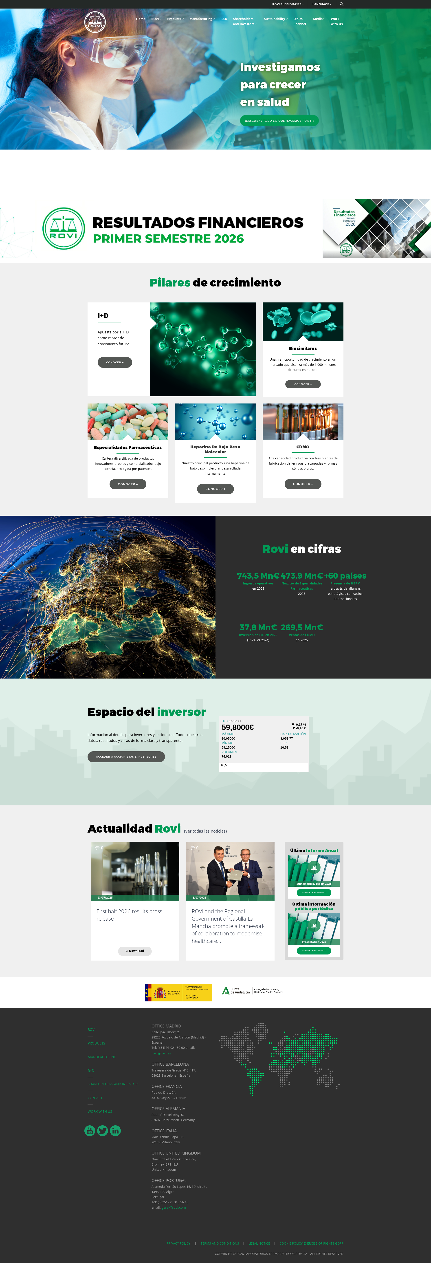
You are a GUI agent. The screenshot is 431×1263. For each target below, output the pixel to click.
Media (318, 19)
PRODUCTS (96, 1043)
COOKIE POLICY (291, 1243)
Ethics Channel (299, 21)
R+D (91, 1070)
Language (321, 4)
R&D (223, 19)
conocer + (115, 362)
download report (314, 892)
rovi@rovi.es (161, 1053)
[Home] (95, 21)
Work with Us (337, 21)
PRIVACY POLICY (179, 1243)
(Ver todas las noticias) (205, 831)
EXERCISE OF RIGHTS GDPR (323, 1243)
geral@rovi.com (174, 1207)
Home (140, 19)
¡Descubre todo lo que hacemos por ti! (279, 121)
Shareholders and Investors (243, 21)
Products (174, 19)
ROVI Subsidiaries (287, 4)
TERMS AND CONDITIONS (220, 1243)
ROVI (155, 19)
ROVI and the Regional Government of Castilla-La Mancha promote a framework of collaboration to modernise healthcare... (228, 925)
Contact (95, 1097)
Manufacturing (200, 19)
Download (136, 951)
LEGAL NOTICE (259, 1243)
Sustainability (274, 19)
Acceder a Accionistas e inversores (126, 756)
